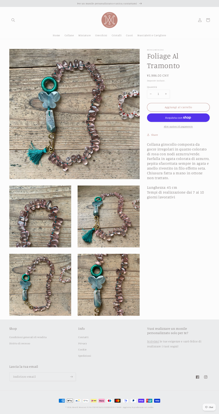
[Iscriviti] (71, 377)
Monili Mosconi (79, 407)
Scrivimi (153, 341)
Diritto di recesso (19, 343)
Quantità (152, 86)
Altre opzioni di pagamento (178, 126)
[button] (13, 20)
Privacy (82, 343)
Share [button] (154, 134)
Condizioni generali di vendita (28, 337)
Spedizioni (84, 355)
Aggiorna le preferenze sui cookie (138, 407)
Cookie (82, 349)
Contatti (83, 337)
